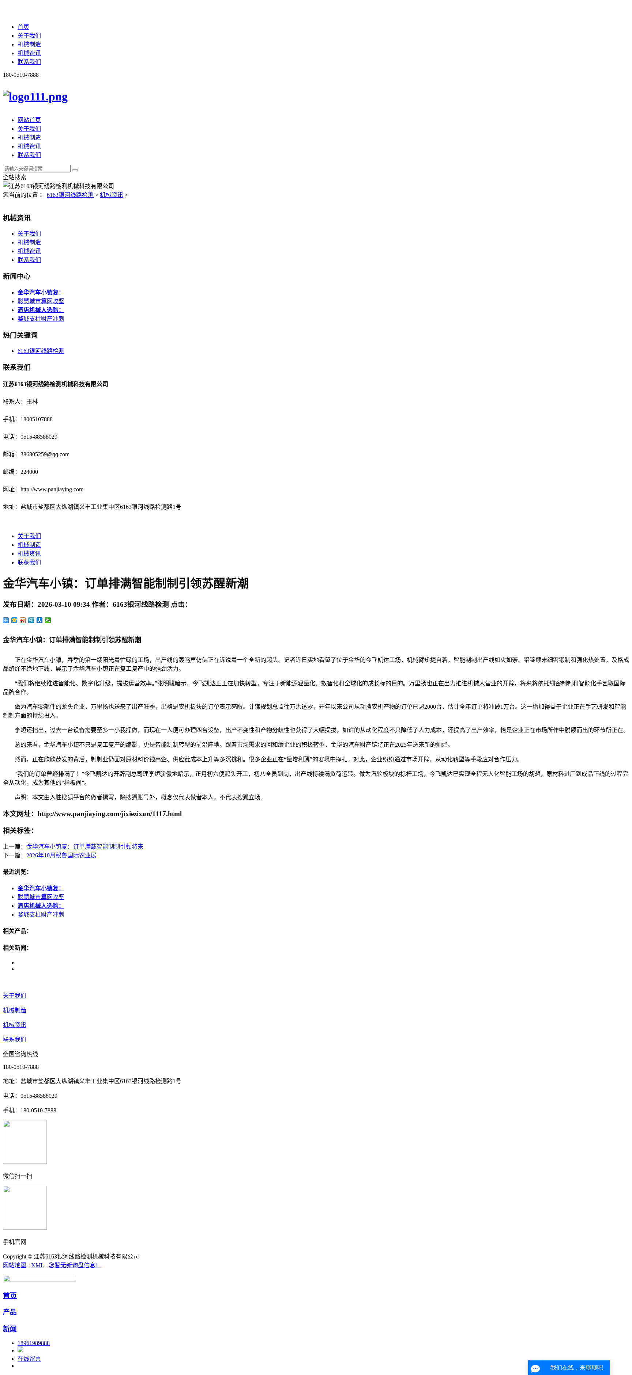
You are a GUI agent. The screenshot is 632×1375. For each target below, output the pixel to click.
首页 (23, 27)
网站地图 (14, 1265)
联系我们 (29, 62)
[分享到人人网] (40, 620)
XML (37, 1265)
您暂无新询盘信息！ (75, 1265)
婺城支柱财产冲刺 (41, 319)
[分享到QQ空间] (14, 620)
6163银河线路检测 (70, 195)
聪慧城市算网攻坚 (41, 301)
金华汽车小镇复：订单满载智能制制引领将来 (84, 846)
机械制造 (29, 44)
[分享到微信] (48, 620)
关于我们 (29, 36)
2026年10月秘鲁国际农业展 (61, 855)
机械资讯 (29, 53)
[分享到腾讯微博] (31, 620)
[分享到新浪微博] (23, 620)
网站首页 (29, 120)
